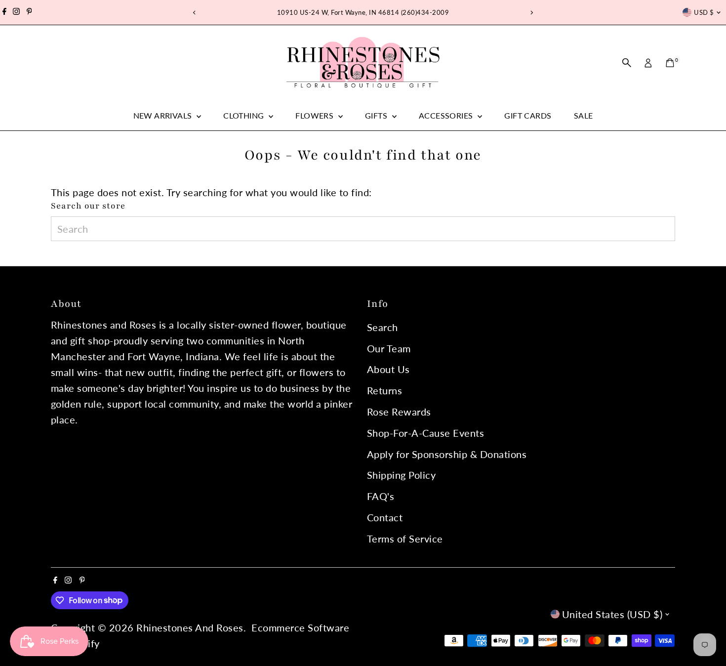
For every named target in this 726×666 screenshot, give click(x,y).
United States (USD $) (612, 614)
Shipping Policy (401, 475)
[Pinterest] (29, 12)
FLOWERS (315, 115)
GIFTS (377, 115)
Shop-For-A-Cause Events (425, 433)
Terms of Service (405, 538)
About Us (388, 369)
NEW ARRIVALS (163, 115)
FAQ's (381, 496)
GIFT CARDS (527, 115)
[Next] (532, 12)
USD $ (704, 12)
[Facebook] (4, 12)
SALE (583, 115)
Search (382, 327)
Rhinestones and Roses (189, 627)
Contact (385, 517)
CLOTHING (244, 115)
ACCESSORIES (447, 115)
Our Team (389, 348)
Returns (385, 390)
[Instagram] (16, 12)
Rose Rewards (399, 411)
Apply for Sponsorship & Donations (447, 454)
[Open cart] (670, 62)
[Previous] (195, 12)
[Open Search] (626, 62)
